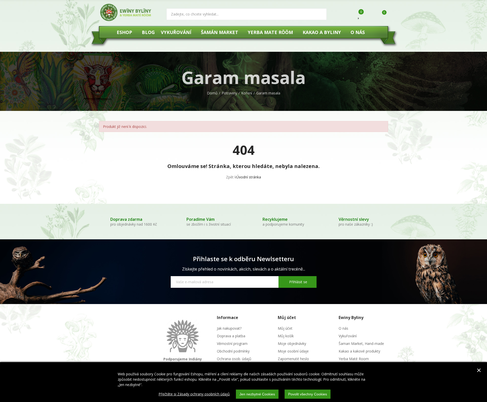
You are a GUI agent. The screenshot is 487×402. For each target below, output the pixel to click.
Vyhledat (318, 14)
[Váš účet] (369, 15)
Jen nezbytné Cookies (257, 394)
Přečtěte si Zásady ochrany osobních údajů (194, 394)
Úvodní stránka (248, 177)
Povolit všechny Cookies (307, 394)
